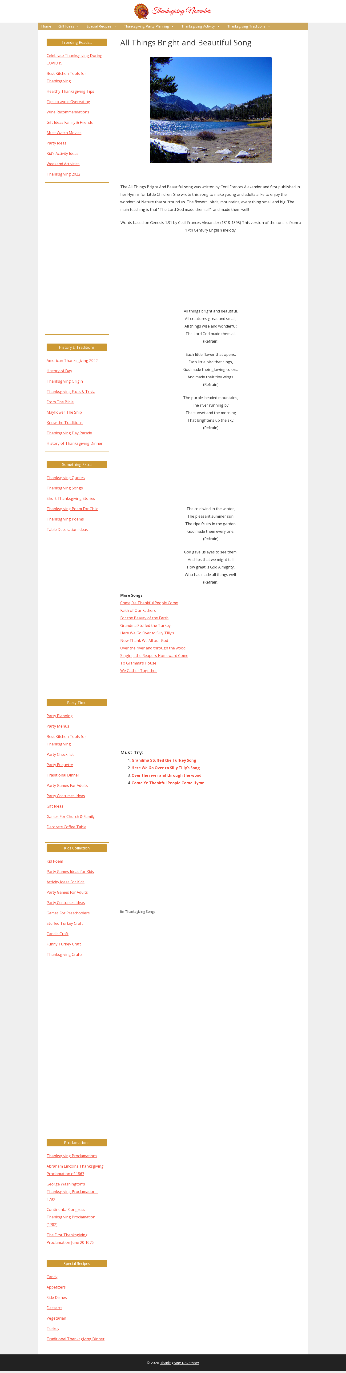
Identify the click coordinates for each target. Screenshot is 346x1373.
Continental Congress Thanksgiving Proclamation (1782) (71, 1217)
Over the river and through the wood (152, 648)
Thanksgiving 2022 (63, 174)
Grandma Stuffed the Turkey (145, 625)
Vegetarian (56, 1318)
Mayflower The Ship (64, 412)
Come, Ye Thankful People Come (149, 602)
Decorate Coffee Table (66, 826)
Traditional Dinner (63, 775)
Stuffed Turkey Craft (65, 923)
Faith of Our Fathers (138, 610)
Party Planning (60, 715)
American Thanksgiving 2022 (72, 360)
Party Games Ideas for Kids (70, 871)
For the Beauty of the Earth (144, 617)
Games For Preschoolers (68, 913)
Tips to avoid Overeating (68, 101)
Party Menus (58, 726)
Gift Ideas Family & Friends (70, 122)
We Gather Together (138, 670)
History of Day (59, 370)
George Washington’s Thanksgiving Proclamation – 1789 (72, 1191)
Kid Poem (55, 861)
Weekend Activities (63, 163)
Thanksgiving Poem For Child (72, 508)
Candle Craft (57, 933)
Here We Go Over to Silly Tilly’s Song (166, 767)
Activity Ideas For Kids (65, 882)
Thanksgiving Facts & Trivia (71, 391)
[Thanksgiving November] (173, 10)
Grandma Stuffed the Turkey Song (164, 760)
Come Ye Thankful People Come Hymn (168, 782)
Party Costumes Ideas (66, 795)
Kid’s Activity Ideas (62, 153)
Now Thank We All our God (144, 640)
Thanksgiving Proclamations (72, 1155)
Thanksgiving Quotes (66, 477)
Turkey (53, 1328)
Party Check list (60, 754)
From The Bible (60, 401)
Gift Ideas (66, 26)
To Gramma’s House (138, 663)
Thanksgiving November (179, 1362)
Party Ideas (56, 143)
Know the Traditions (65, 422)
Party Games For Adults (67, 785)
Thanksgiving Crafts (65, 954)
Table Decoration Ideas (67, 529)
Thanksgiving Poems (65, 519)
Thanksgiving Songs (140, 911)
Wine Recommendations (68, 112)
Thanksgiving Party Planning (146, 26)
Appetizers (56, 1287)
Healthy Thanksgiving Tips (70, 91)
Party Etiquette (60, 764)
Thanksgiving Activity (198, 26)
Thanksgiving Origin (65, 381)
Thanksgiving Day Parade (69, 433)
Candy (52, 1276)
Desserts (54, 1307)
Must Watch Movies (64, 132)
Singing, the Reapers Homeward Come (154, 655)
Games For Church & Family (71, 816)
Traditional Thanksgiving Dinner (76, 1338)
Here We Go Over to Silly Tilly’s (147, 633)
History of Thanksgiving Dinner (75, 443)
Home (46, 26)
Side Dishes (57, 1297)
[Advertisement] (211, 272)
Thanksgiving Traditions (246, 26)
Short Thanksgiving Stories (71, 498)
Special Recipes (99, 26)
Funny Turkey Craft (64, 944)
